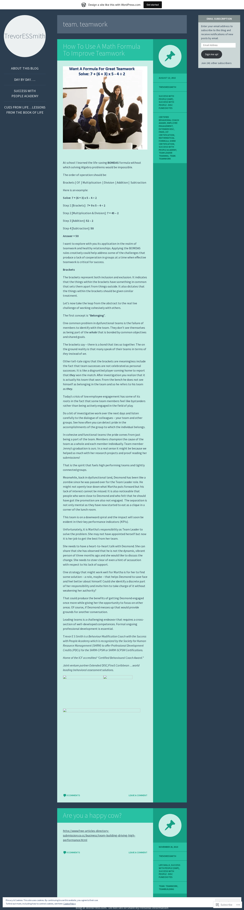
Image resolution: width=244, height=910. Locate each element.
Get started (153, 4)
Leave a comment (138, 795)
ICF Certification (166, 133)
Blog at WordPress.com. (91, 908)
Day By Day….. (24, 79)
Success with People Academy (24, 93)
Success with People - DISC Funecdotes (166, 104)
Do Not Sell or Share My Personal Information (138, 908)
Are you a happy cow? (92, 815)
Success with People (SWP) (166, 97)
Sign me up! (211, 54)
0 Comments (73, 795)
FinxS (162, 131)
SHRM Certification (167, 142)
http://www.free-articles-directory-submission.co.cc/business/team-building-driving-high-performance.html (99, 835)
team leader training (165, 154)
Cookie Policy (69, 903)
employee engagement (168, 124)
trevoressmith (167, 87)
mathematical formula (167, 139)
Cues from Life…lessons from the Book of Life (24, 110)
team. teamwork (167, 157)
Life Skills (164, 865)
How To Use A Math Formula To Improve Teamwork (101, 49)
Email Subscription (219, 18)
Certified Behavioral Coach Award (169, 120)
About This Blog (25, 68)
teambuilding (166, 889)
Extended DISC (166, 129)
